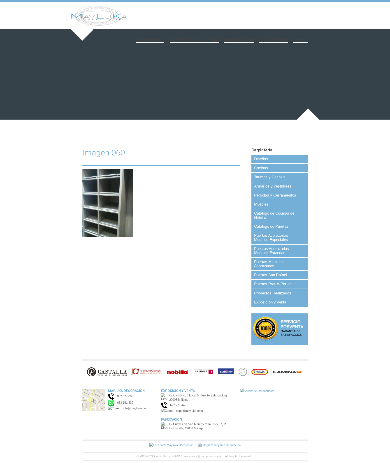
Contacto (300, 40)
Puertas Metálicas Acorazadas (269, 264)
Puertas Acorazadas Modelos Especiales (271, 237)
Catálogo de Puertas (271, 226)
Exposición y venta (239, 40)
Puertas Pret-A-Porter (272, 284)
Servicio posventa (273, 40)
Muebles (261, 204)
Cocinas (261, 168)
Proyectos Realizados (272, 293)
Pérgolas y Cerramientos (275, 195)
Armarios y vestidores (272, 186)
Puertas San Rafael (270, 275)
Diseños (261, 159)
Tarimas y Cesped (269, 177)
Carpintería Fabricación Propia (194, 40)
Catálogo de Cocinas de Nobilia (274, 215)
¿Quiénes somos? (150, 40)
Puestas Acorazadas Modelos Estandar (271, 251)
